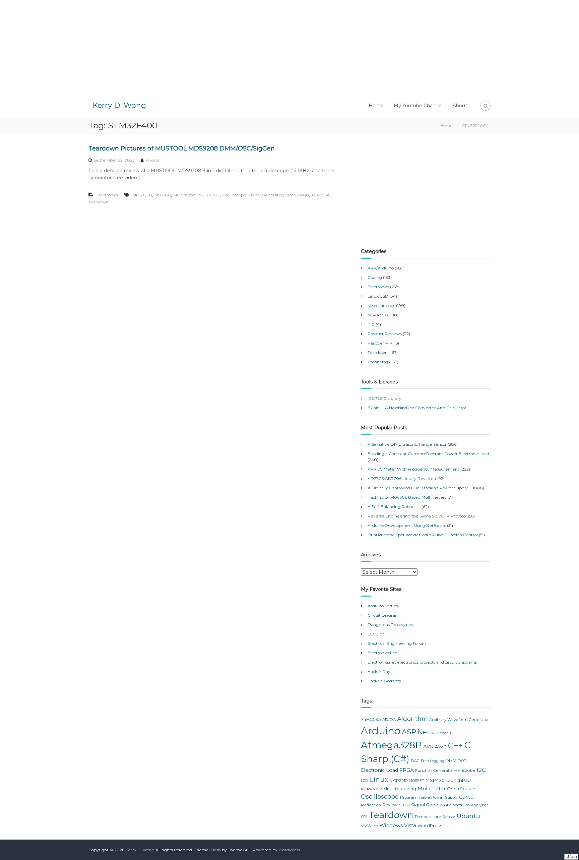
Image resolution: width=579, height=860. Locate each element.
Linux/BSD (378, 296)
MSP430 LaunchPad (448, 780)
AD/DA (389, 719)
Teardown (98, 201)
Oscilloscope (234, 194)
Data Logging (432, 761)
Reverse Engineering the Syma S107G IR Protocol (417, 515)
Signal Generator (266, 194)
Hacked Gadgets (384, 680)
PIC (371, 324)
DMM (451, 760)
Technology (379, 361)
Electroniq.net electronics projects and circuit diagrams (422, 662)
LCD (364, 781)
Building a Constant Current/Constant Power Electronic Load (428, 453)
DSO (462, 760)
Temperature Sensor (434, 816)
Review (390, 804)
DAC (415, 760)
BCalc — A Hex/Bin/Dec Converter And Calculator (417, 407)
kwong (152, 160)
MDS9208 (142, 194)
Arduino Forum (383, 605)
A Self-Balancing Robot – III (394, 506)
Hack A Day (379, 671)
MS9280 (162, 194)
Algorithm (412, 719)
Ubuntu (468, 816)
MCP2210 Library (384, 398)
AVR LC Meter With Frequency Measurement (413, 469)
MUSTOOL (209, 194)
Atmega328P (391, 745)
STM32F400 (297, 194)
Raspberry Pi (380, 343)
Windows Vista (397, 825)
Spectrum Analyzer (469, 805)
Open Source (461, 788)
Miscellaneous (381, 305)
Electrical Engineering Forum (397, 643)
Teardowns (378, 352)
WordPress (429, 825)
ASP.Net (416, 732)
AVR (428, 747)
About (460, 106)
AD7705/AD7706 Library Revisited (402, 478)
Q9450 (466, 797)
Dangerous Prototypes (390, 624)
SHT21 (404, 805)
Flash (216, 849)
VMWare (369, 825)
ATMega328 (441, 733)
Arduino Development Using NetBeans (407, 525)
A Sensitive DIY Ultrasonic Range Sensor (407, 444)
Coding (375, 277)
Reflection (371, 805)
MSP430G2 (379, 314)
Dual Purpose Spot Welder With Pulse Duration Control (423, 534)
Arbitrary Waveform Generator (459, 719)
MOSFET (416, 781)
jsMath (571, 856)
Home (376, 106)
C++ (455, 745)
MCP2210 (398, 780)
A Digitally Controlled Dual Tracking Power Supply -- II (421, 487)
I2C (481, 769)
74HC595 (371, 719)
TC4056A (320, 194)
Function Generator (434, 770)
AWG (441, 746)
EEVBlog (376, 633)
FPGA (406, 770)
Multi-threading (399, 788)
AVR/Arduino (381, 267)
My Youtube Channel (418, 106)
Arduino (380, 731)
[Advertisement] (289, 47)
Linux (378, 779)
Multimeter (184, 194)
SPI (364, 816)
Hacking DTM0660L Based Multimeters (407, 497)
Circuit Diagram (383, 615)
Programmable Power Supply (429, 797)
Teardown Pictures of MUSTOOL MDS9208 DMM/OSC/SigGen (181, 148)
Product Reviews (385, 333)
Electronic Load (379, 770)
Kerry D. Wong (119, 105)
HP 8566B (465, 770)
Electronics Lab (382, 652)
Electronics (107, 194)
